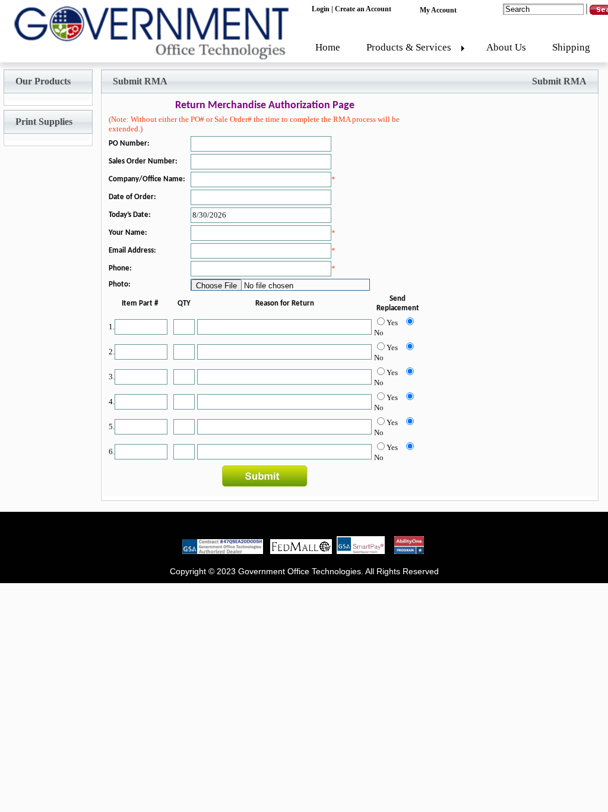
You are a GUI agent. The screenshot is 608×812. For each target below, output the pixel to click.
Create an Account (363, 9)
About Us (506, 47)
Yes (392, 322)
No (379, 332)
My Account (438, 10)
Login (321, 9)
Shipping (571, 47)
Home (327, 47)
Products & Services (408, 47)
